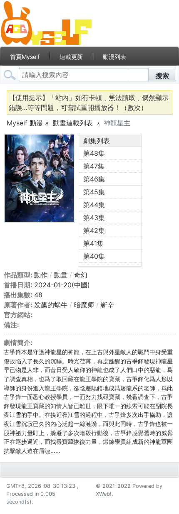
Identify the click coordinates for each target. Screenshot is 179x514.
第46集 (94, 179)
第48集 (94, 153)
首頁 (25, 56)
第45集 (94, 192)
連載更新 (71, 56)
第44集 (94, 205)
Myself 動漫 (25, 123)
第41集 (93, 243)
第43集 (94, 217)
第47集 (93, 166)
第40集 (94, 256)
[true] (10, 75)
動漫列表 (114, 56)
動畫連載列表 (73, 123)
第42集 (94, 230)
